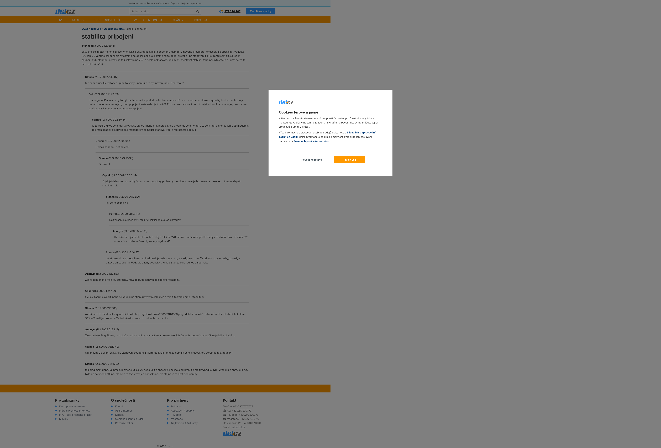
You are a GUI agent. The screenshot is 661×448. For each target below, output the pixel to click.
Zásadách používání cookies (311, 141)
